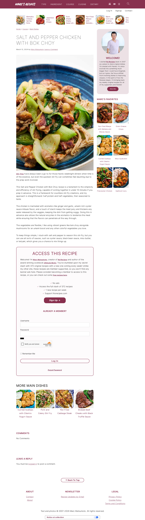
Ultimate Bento (50, 263)
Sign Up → (54, 300)
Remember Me (28, 354)
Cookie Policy (115, 500)
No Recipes (62, 260)
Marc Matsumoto (40, 260)
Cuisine (82, 4)
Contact (30, 497)
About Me (113, 89)
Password (24, 330)
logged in (32, 464)
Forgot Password (55, 370)
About (30, 500)
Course (70, 4)
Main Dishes (34, 29)
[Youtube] (114, 4)
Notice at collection (55, 517)
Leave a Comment (51, 49)
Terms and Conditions (115, 503)
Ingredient (56, 4)
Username (24, 321)
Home (18, 29)
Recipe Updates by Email (72, 497)
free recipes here (60, 275)
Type (43, 4)
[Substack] (110, 4)
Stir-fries (20, 174)
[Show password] (22, 338)
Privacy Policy (115, 497)
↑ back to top (72, 480)
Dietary (94, 4)
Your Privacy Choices (80, 517)
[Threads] (119, 4)
